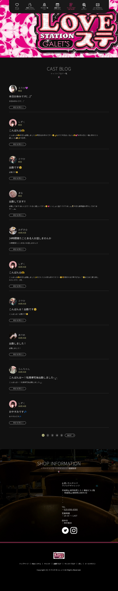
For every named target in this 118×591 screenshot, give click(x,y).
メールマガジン (90, 563)
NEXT (69, 435)
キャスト (47, 563)
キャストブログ (70, 563)
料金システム (36, 563)
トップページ (24, 563)
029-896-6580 (71, 509)
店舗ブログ (57, 563)
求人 (80, 563)
